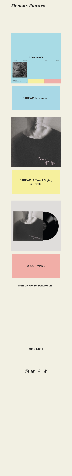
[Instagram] (27, 371)
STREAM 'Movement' (36, 98)
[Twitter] (33, 371)
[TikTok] (45, 371)
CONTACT (36, 349)
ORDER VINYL (36, 266)
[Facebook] (39, 371)
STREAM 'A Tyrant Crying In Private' (36, 182)
